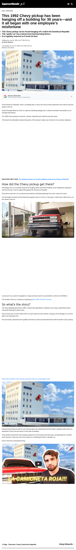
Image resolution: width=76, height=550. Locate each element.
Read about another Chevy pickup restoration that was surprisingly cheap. (26, 379)
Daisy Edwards (66, 544)
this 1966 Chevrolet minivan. (42, 299)
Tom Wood (11, 47)
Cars (3, 11)
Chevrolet (9, 11)
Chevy (18, 544)
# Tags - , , (19, 544)
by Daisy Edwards (7, 42)
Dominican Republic (28, 544)
